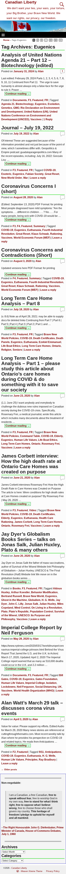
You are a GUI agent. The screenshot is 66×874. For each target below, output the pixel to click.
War (25, 177)
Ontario (56, 346)
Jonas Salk (31, 603)
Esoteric (6, 174)
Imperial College (35, 683)
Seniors (17, 349)
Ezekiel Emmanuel (50, 342)
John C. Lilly (15, 603)
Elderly (58, 436)
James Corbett (23, 521)
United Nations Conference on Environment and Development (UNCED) (29, 115)
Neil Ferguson (25, 686)
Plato (4, 611)
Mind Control (22, 607)
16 (55, 40)
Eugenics (40, 104)
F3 (29, 100)
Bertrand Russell (11, 596)
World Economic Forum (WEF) (32, 237)
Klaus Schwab (40, 233)
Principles (31, 759)
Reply (48, 119)
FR (46, 100)
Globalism (34, 600)
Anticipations (53, 752)
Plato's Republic (19, 611)
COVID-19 (50, 170)
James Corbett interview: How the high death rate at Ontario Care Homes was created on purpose (31, 463)
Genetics (6, 107)
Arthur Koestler (20, 592)
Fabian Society (34, 174)
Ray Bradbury (47, 759)
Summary (39, 226)
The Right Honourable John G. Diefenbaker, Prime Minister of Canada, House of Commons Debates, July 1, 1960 (32, 830)
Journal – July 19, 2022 (27, 127)
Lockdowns (8, 686)
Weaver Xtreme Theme (31, 871)
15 (51, 40)
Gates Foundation (46, 679)
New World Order (11, 177)
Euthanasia (34, 230)
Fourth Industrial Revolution (46, 282)
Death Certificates (44, 338)
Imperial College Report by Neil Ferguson (31, 630)
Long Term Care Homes (36, 346)
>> (60, 40)
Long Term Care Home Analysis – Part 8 (27, 301)
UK (60, 686)
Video (32, 510)
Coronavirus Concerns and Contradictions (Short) (32, 252)
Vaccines (35, 119)
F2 (14, 752)
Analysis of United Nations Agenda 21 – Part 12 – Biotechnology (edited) (31, 60)
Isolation (51, 683)
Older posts (9, 769)
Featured (37, 100)
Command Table (30, 436)
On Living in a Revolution (46, 607)
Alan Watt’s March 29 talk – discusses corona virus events (32, 708)
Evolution (53, 104)
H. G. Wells (48, 600)
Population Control (41, 611)
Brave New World (33, 596)
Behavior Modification (44, 592)
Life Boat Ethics (11, 346)
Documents (20, 100)
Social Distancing (46, 686)
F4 (18, 226)
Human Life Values (25, 440)
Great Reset (52, 174)
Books (17, 588)
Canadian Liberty (20, 2)
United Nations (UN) (36, 111)
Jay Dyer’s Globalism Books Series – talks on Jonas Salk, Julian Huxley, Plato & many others (31, 542)
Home (6, 40)
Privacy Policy (53, 871)
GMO (16, 107)
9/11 (41, 752)
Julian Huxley (47, 603)
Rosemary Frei (50, 443)
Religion (6, 349)
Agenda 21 (7, 104)
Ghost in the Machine (14, 600)
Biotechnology (25, 104)
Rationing (56, 233)
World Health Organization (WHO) (34, 690)
